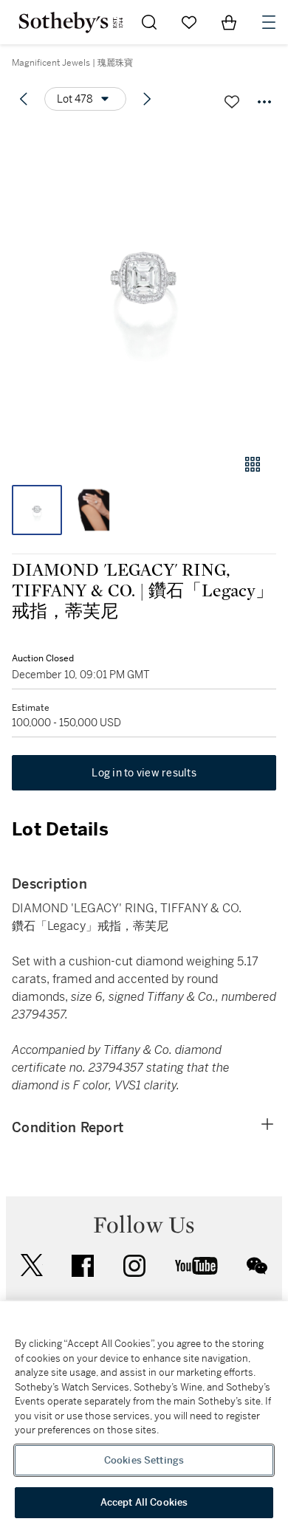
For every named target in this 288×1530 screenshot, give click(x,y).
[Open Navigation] (268, 22)
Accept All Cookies (144, 1502)
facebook (83, 1266)
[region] (144, 1415)
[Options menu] (264, 102)
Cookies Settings (144, 1460)
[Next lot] (147, 99)
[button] (144, 283)
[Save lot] (232, 102)
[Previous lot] (23, 99)
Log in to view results (144, 772)
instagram (134, 1266)
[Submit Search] (149, 22)
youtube (196, 1266)
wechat (257, 1265)
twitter (32, 1265)
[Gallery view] (252, 464)
